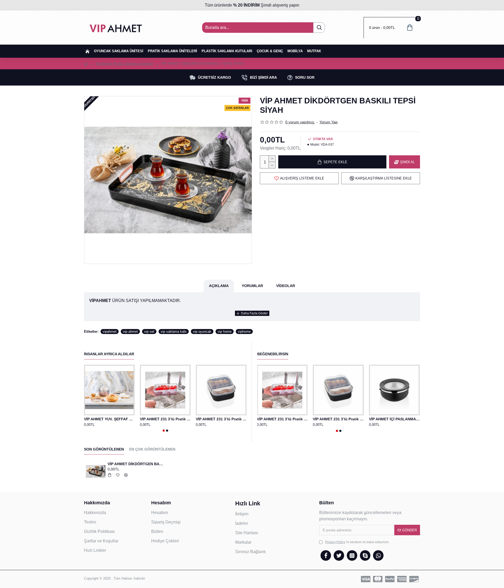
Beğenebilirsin (272, 354)
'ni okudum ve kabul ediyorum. (357, 542)
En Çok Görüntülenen (152, 449)
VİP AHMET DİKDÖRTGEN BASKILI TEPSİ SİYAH (136, 464)
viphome (244, 331)
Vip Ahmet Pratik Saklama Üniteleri (124, 63)
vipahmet (110, 331)
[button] (163, 431)
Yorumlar (252, 286)
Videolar (285, 286)
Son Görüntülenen (104, 449)
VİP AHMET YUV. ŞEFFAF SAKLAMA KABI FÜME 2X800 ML (109, 419)
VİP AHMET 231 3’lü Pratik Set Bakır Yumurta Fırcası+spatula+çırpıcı (165, 419)
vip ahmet (130, 331)
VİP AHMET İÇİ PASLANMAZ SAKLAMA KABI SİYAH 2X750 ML (394, 419)
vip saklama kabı (174, 331)
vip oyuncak (202, 331)
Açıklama (219, 286)
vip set (149, 331)
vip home (225, 331)
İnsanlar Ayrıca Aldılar (109, 354)
